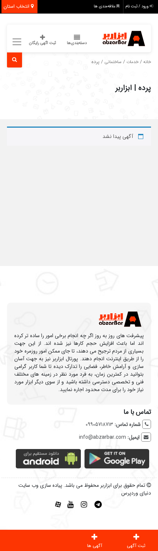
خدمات (132, 62)
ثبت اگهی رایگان (42, 43)
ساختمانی (113, 62)
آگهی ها (94, 545)
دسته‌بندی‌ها (77, 43)
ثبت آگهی (136, 545)
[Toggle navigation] (15, 42)
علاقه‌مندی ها (105, 6)
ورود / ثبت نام (137, 6)
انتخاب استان (17, 6)
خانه (147, 62)
